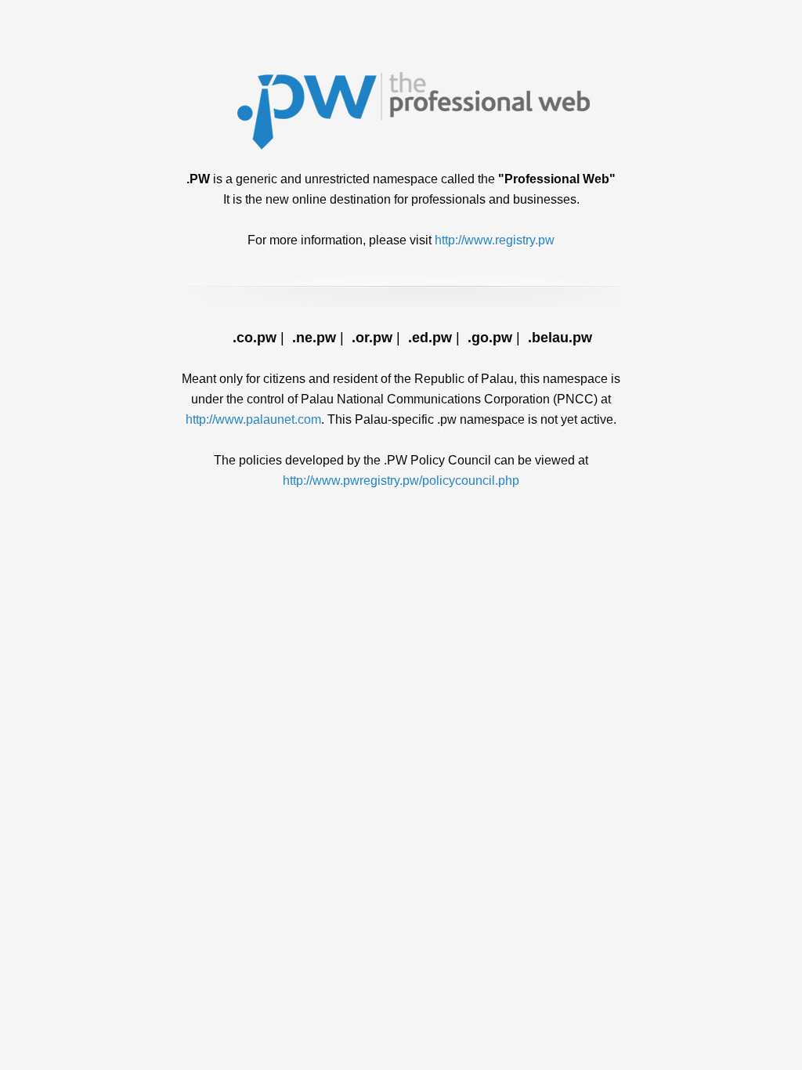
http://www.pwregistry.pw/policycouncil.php (401, 480)
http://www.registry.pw (495, 240)
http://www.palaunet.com (253, 419)
